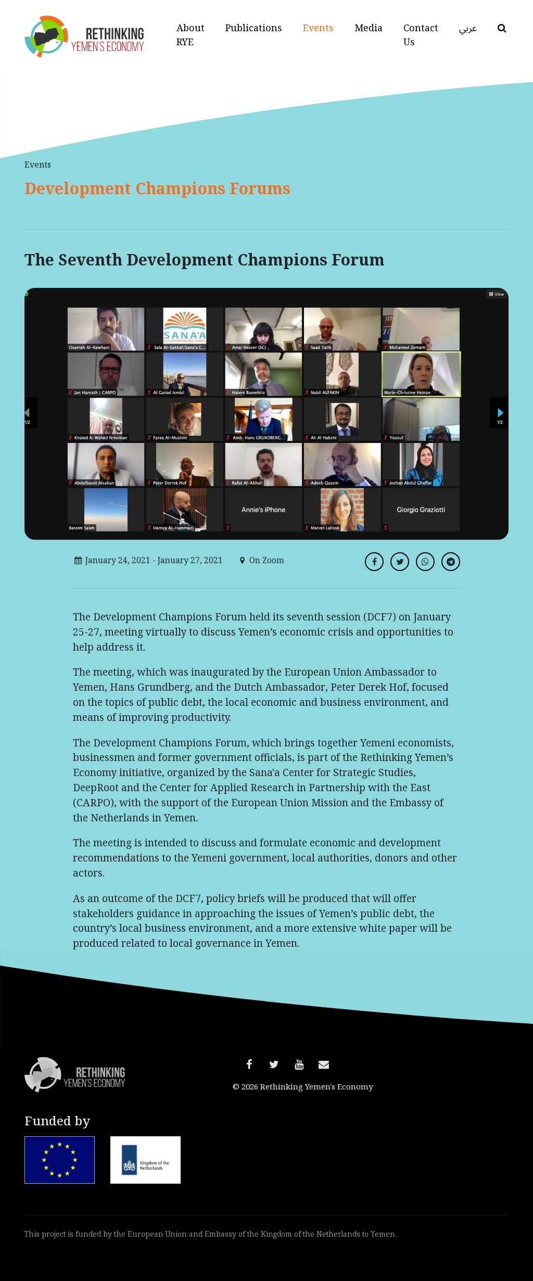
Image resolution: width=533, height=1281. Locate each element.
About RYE (190, 35)
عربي (468, 28)
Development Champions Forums (157, 188)
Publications (253, 28)
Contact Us (420, 35)
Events (318, 28)
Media (368, 28)
